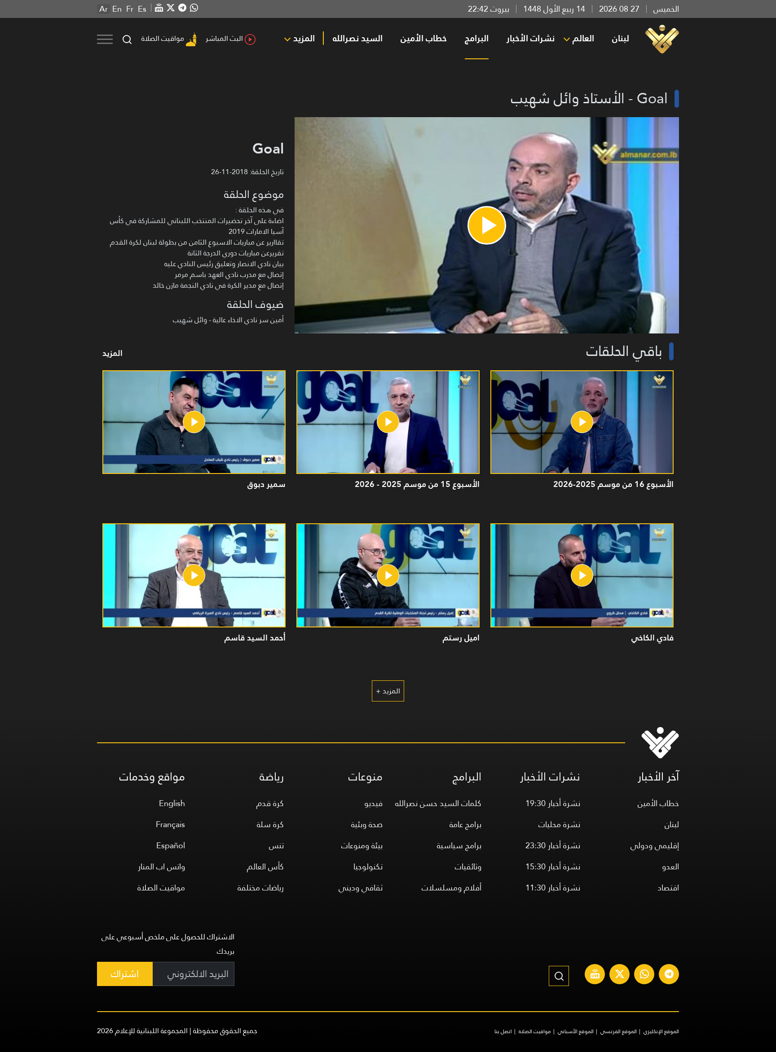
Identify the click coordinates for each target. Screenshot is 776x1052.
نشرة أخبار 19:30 (552, 803)
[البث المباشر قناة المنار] (595, 975)
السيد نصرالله (358, 38)
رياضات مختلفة (261, 887)
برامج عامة (465, 824)
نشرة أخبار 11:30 (552, 887)
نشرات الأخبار (531, 38)
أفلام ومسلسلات (451, 887)
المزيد (304, 38)
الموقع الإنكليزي (661, 1031)
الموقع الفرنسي (618, 1031)
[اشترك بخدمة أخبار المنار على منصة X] (619, 975)
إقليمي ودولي (654, 845)
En (117, 9)
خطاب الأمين (424, 38)
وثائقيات (468, 866)
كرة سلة (270, 824)
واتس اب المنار (161, 866)
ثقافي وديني (361, 887)
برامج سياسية (459, 845)
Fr (129, 9)
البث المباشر (224, 38)
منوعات (365, 776)
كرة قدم (270, 803)
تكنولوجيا (368, 866)
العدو (670, 866)
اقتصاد (668, 887)
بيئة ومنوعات (362, 845)
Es (142, 9)
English (172, 803)
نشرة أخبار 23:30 (552, 845)
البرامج (477, 38)
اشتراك (125, 973)
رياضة (272, 776)
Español (170, 845)
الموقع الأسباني (576, 1031)
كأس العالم (265, 866)
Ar (103, 9)
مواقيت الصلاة (162, 38)
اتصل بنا (503, 1031)
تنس (276, 845)
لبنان (620, 38)
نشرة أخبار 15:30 (552, 866)
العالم (583, 38)
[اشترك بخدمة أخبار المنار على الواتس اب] (644, 975)
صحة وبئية (367, 824)
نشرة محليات (559, 824)
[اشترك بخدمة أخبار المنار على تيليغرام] (669, 975)
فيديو (373, 803)
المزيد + (388, 690)
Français (170, 824)
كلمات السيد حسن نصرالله (438, 803)
